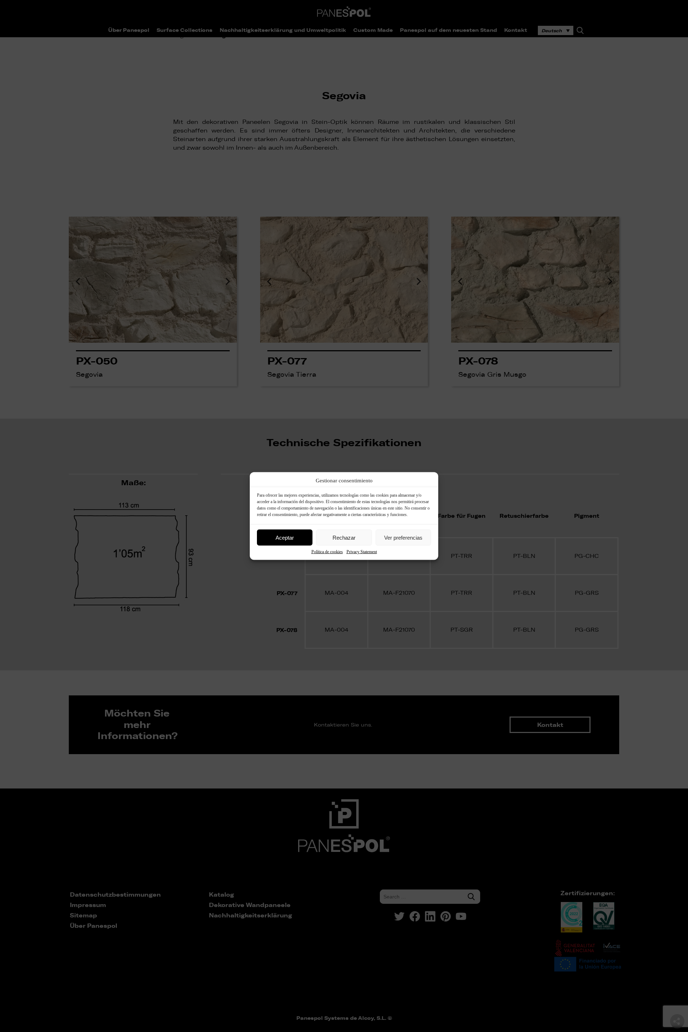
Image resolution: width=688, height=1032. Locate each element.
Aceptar (285, 537)
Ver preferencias (403, 537)
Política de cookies (327, 551)
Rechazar (344, 537)
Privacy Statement (362, 551)
